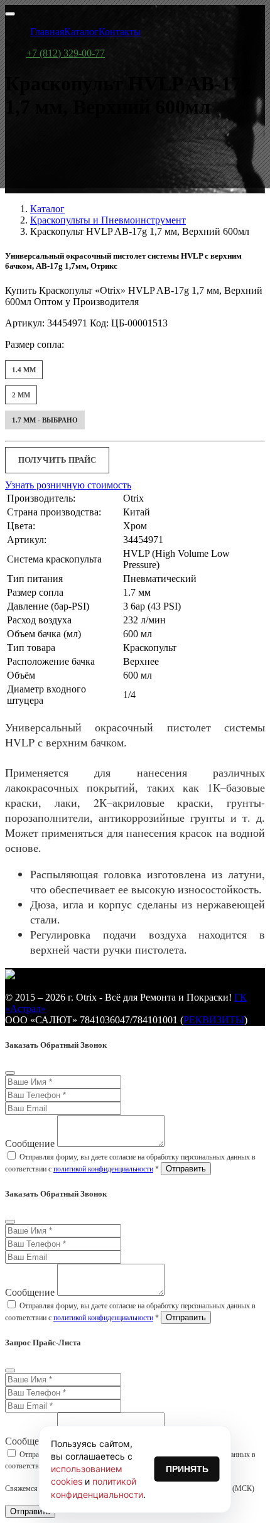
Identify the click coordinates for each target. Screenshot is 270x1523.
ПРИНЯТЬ (187, 1469)
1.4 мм (24, 370)
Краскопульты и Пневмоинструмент (108, 220)
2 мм (21, 395)
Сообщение (30, 1143)
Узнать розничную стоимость (68, 485)
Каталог (47, 208)
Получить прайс (57, 460)
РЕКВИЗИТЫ (213, 1019)
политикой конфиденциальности (103, 1169)
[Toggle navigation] (10, 14)
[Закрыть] (10, 1073)
